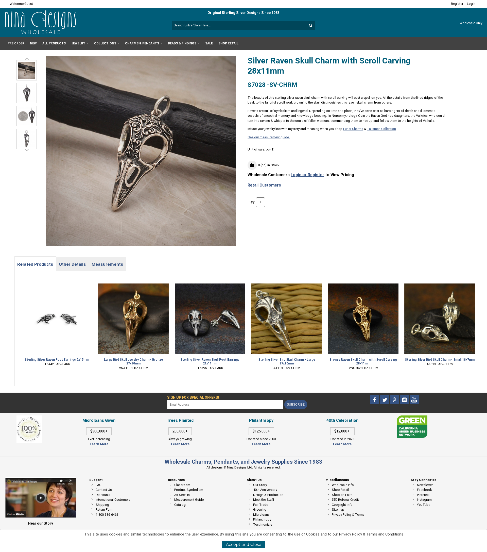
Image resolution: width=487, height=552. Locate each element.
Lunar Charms (353, 129)
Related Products (35, 264)
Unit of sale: (257, 149)
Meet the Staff (263, 499)
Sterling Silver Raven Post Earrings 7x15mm (57, 359)
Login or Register (307, 174)
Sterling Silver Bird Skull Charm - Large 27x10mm (286, 361)
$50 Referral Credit (345, 499)
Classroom (182, 485)
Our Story (260, 485)
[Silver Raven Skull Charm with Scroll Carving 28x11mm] (26, 93)
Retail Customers (264, 185)
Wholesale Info (343, 485)
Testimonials (262, 524)
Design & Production (268, 495)
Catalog (180, 505)
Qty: (252, 202)
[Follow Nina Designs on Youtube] (414, 400)
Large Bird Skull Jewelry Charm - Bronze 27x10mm (133, 361)
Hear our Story (40, 523)
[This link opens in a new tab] (412, 418)
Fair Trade (260, 505)
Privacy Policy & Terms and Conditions (371, 534)
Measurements (107, 264)
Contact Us (104, 490)
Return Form (104, 509)
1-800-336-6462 (107, 514)
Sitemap (338, 509)
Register (457, 4)
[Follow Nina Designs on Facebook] (375, 400)
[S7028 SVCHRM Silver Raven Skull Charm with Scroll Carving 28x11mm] (26, 70)
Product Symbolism (188, 490)
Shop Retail (340, 490)
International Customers (113, 499)
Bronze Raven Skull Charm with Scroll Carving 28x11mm (363, 361)
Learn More (99, 444)
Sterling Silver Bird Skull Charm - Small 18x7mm (440, 359)
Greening (259, 509)
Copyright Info (342, 505)
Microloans (261, 514)
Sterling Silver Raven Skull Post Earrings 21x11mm (209, 361)
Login (471, 4)
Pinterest (423, 495)
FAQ (98, 485)
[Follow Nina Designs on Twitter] (385, 400)
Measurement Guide (189, 499)
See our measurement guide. (269, 137)
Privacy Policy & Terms (348, 514)
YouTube (423, 505)
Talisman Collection (381, 129)
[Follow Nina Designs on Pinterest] (395, 400)
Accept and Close (243, 544)
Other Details (72, 264)
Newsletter (425, 485)
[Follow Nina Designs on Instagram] (405, 400)
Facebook (424, 490)
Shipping (102, 505)
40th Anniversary (265, 490)
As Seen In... (183, 495)
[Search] (310, 25)
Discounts (103, 495)
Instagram (424, 499)
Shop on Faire (342, 495)
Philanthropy (262, 519)
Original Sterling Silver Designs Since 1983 (243, 13)
